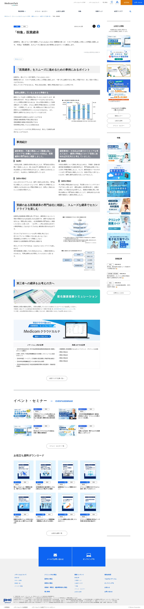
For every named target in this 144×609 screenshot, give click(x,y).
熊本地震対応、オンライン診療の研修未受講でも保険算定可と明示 (118, 276)
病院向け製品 (48, 583)
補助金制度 (107, 574)
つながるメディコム (110, 579)
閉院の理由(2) (64, 355)
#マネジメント (18, 59)
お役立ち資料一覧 (57, 533)
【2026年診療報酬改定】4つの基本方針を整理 (30, 361)
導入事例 (105, 2)
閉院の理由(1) (64, 352)
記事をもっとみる (119, 293)
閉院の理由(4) (64, 361)
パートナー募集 (18, 586)
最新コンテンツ (35, 16)
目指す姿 (16, 577)
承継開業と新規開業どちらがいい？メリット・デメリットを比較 (79, 349)
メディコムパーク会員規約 (21, 607)
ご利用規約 (7, 607)
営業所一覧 (17, 583)
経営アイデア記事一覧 (45, 16)
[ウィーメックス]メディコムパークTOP (21, 16)
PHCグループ (8, 16)
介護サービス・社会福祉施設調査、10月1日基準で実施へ (118, 286)
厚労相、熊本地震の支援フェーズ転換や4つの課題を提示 (118, 267)
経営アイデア (118, 11)
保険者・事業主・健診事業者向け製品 (55, 587)
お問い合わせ (108, 591)
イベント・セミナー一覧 (57, 446)
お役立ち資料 (60, 11)
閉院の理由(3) (64, 358)
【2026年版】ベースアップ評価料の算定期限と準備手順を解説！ (35, 358)
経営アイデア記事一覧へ (57, 378)
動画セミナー (118, 115)
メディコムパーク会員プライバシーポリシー (43, 607)
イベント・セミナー (41, 11)
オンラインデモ (109, 583)
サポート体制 (18, 580)
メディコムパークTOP (79, 2)
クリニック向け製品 (50, 574)
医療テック (99, 11)
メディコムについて (94, 2)
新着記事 (76, 577)
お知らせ (107, 587)
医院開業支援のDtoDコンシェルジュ (63, 309)
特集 (79, 11)
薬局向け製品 (48, 579)
